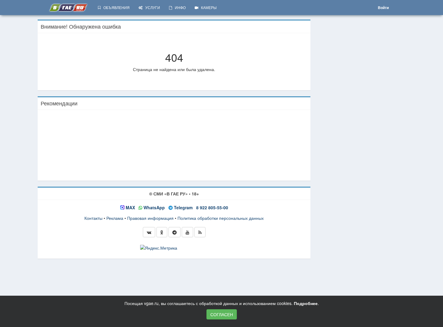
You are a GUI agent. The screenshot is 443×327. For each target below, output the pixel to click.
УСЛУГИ (151, 7)
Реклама (114, 218)
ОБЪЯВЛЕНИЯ (115, 7)
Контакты (93, 218)
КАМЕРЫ (207, 7)
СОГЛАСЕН (221, 314)
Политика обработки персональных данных (221, 218)
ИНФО (179, 7)
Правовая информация (150, 218)
